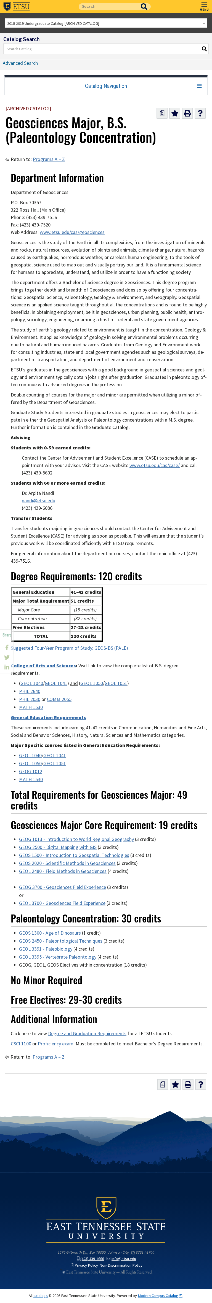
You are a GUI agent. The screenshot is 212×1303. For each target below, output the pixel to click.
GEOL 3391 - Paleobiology (45, 949)
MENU (204, 9)
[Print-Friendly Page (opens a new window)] (187, 113)
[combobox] (106, 23)
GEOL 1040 (31, 683)
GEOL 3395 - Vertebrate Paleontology (57, 957)
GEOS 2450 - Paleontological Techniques (60, 941)
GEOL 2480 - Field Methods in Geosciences (63, 871)
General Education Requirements (48, 717)
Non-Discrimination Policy (120, 1265)
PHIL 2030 (29, 699)
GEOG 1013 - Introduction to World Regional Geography (76, 839)
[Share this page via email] (6, 667)
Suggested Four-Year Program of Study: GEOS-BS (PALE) (69, 648)
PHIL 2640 (29, 691)
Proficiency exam (55, 1043)
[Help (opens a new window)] (200, 113)
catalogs (40, 1295)
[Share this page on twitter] (6, 657)
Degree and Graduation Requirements (87, 1033)
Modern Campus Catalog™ (160, 1295)
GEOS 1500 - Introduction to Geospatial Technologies (74, 855)
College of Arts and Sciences (43, 665)
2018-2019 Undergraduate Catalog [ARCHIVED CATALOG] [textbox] (53, 23)
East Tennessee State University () (16, 6)
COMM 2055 (59, 699)
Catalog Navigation (106, 86)
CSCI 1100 (21, 1043)
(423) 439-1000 (92, 1258)
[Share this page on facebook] (6, 647)
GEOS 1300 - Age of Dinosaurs (50, 933)
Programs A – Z (49, 159)
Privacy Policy (86, 1265)
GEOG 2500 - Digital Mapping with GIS (58, 847)
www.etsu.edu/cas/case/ (154, 465)
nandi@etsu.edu (38, 500)
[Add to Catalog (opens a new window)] (174, 113)
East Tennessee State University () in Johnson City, (106, 1219)
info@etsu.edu (124, 1258)
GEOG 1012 (30, 771)
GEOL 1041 (56, 683)
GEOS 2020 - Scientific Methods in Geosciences (67, 863)
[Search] (204, 48)
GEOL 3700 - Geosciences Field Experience (62, 903)
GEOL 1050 (91, 683)
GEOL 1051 (116, 683)
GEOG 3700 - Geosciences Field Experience (62, 887)
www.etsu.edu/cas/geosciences (72, 232)
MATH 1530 (31, 707)
